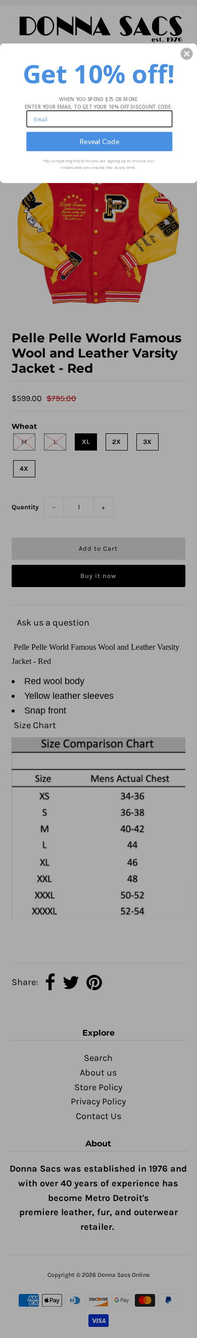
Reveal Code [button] (99, 141)
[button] (187, 54)
